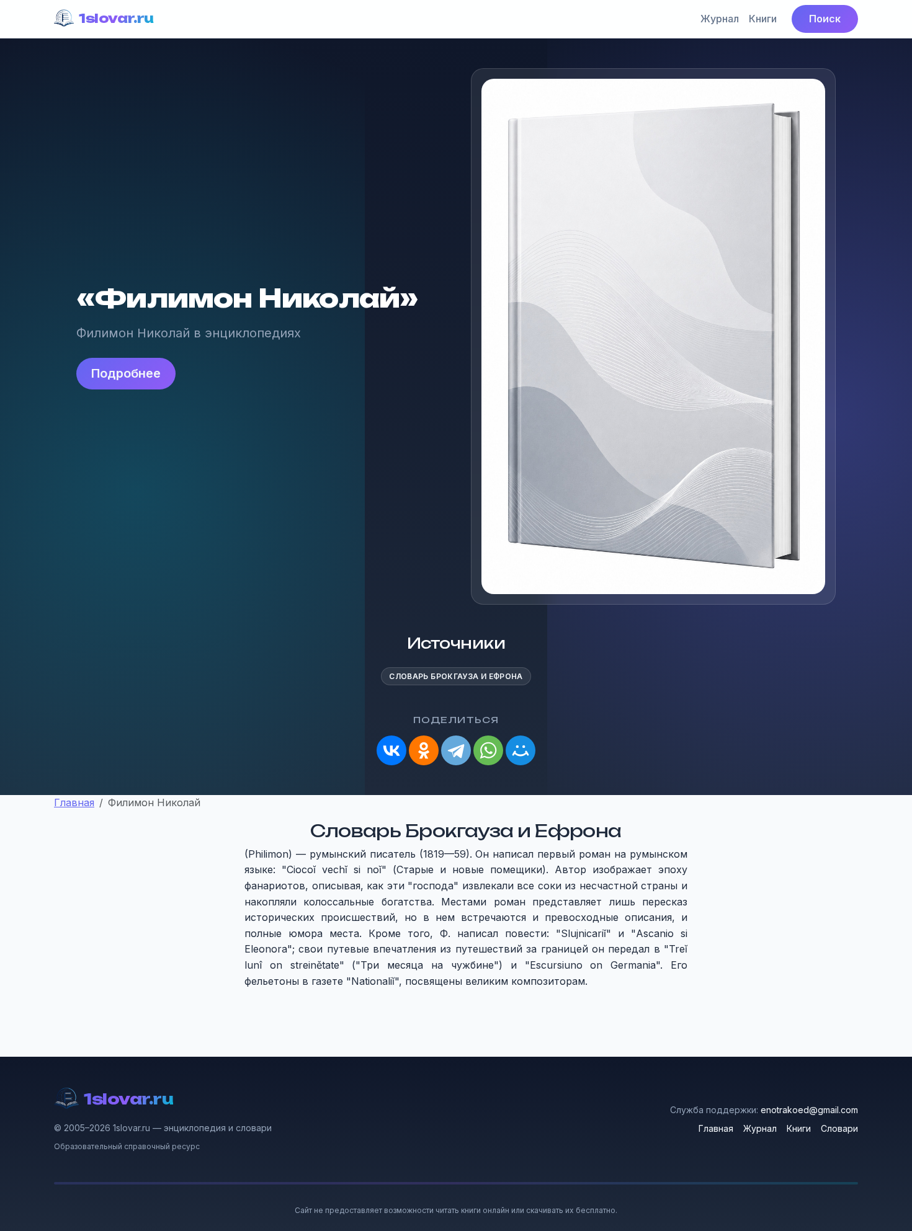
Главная (716, 1128)
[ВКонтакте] (391, 750)
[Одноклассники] (424, 750)
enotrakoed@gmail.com (809, 1109)
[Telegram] (456, 750)
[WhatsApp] (488, 750)
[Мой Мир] (520, 750)
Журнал (719, 18)
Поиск (825, 18)
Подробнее (126, 373)
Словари (839, 1128)
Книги (763, 18)
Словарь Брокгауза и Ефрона (455, 676)
